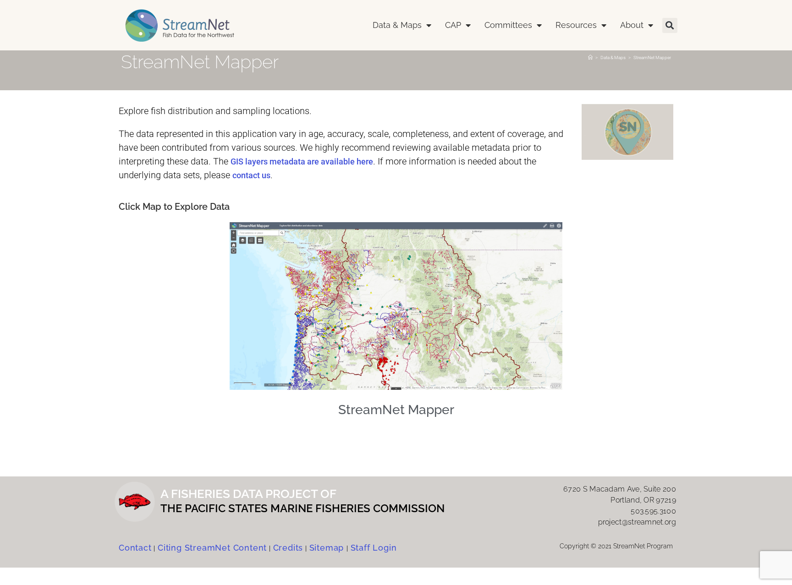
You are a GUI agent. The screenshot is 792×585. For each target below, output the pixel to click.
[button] (669, 25)
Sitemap (327, 547)
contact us (251, 175)
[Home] (590, 57)
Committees (508, 25)
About (632, 25)
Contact (135, 547)
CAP (453, 25)
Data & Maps (397, 25)
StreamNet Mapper (652, 57)
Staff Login (374, 547)
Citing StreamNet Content (212, 547)
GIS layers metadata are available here (302, 161)
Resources (576, 25)
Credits (288, 547)
